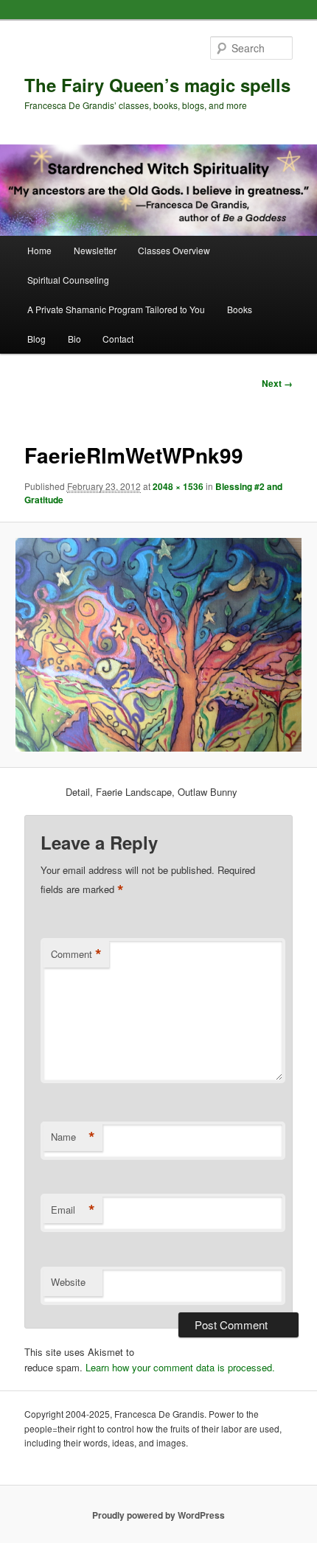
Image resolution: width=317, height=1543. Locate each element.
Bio (74, 338)
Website (68, 1282)
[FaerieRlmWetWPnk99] (158, 645)
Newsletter (95, 250)
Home (39, 250)
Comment (76, 954)
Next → (277, 383)
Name (73, 1137)
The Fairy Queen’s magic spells (157, 84)
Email (73, 1210)
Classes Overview (174, 250)
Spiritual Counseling (68, 279)
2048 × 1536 (178, 486)
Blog (36, 338)
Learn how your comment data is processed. (180, 1367)
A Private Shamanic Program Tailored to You (116, 309)
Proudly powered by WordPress (158, 1515)
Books (239, 309)
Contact (117, 338)
